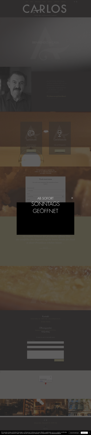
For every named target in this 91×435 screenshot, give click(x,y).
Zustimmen (84, 432)
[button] (72, 198)
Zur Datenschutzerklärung (55, 433)
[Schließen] (89, 433)
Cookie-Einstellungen (74, 432)
